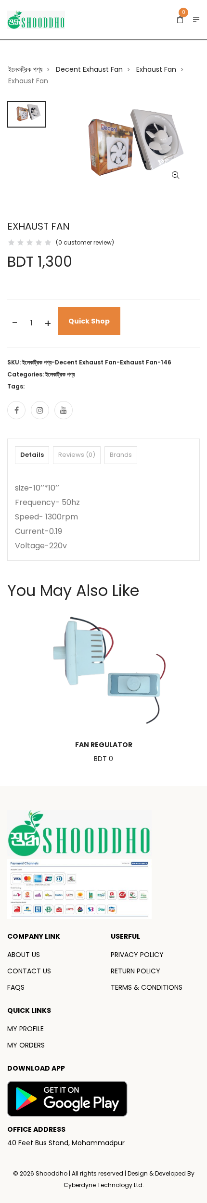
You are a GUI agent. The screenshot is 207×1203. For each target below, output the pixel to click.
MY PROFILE (25, 1029)
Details (32, 454)
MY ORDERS (26, 1045)
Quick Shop (89, 321)
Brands (121, 454)
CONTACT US (29, 971)
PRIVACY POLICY (137, 954)
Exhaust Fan (156, 69)
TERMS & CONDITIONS (146, 987)
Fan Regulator (103, 745)
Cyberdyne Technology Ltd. (104, 1185)
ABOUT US (23, 954)
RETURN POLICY (135, 971)
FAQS (16, 987)
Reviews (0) (76, 454)
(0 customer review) (85, 242)
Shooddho (52, 1173)
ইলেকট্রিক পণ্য (25, 69)
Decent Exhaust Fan (89, 69)
